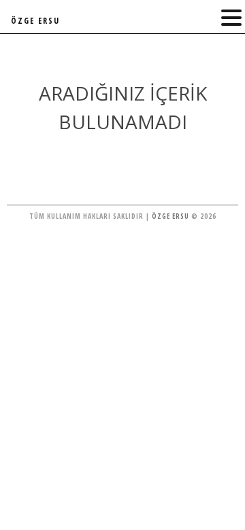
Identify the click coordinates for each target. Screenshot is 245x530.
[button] (231, 18)
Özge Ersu (170, 216)
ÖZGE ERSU (35, 20)
